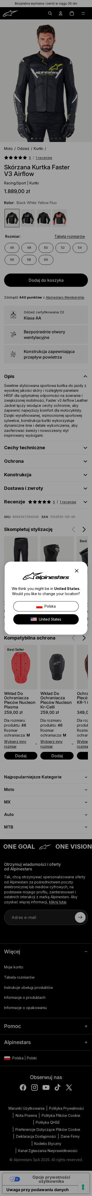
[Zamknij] (78, 571)
